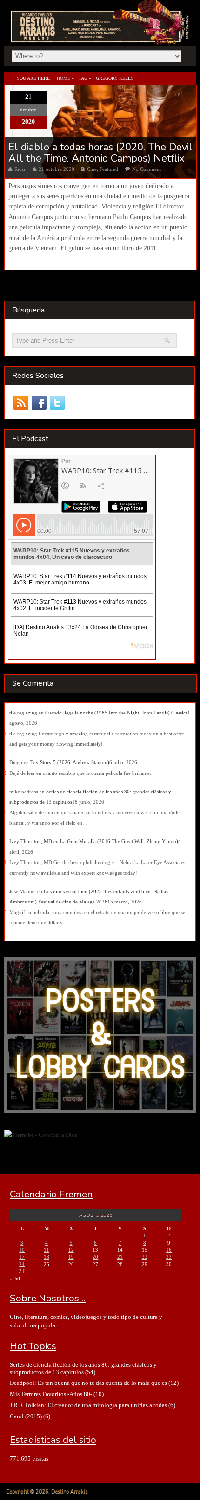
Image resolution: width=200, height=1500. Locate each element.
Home (63, 78)
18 (46, 1257)
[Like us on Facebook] (39, 402)
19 (71, 1257)
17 (22, 1257)
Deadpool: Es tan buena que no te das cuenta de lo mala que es (88, 1382)
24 (22, 1264)
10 (22, 1250)
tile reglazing (23, 712)
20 (95, 1257)
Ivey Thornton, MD (30, 841)
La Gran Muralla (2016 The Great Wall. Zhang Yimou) (119, 841)
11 (46, 1250)
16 (169, 1250)
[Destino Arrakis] (101, 34)
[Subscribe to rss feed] (21, 402)
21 (120, 1257)
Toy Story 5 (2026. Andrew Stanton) (69, 762)
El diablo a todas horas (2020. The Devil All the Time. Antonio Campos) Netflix (100, 153)
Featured (109, 169)
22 (144, 1257)
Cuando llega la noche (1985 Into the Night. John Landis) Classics (116, 712)
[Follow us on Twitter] (57, 402)
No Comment (146, 169)
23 (169, 1257)
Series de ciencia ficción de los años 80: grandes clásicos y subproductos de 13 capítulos (83, 1368)
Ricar (20, 169)
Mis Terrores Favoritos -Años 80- (51, 1393)
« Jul (15, 1278)
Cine (92, 169)
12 (71, 1250)
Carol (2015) (26, 1416)
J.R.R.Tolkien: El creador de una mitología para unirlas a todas (88, 1405)
